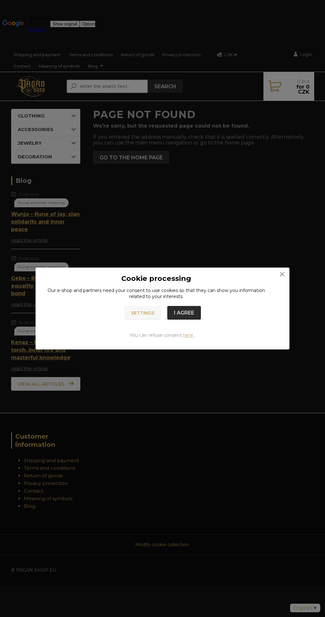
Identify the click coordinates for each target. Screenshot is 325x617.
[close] (282, 273)
